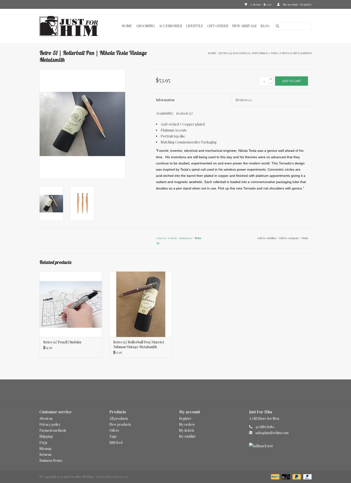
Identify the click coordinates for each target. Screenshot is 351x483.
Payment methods (52, 430)
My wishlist (187, 436)
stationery (185, 238)
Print (305, 238)
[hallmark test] (280, 446)
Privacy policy (49, 424)
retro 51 (161, 238)
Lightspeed (120, 476)
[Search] (275, 26)
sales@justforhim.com (271, 432)
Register (185, 418)
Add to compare (289, 238)
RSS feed (115, 442)
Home (127, 26)
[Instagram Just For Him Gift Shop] (180, 390)
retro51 (172, 238)
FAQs (43, 442)
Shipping (46, 436)
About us (46, 418)
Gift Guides (217, 26)
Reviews (244, 100)
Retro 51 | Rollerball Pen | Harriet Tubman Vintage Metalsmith (138, 344)
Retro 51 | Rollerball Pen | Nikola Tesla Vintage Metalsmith (265, 53)
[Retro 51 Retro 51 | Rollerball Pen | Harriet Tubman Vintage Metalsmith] (140, 304)
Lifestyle (194, 26)
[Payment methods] (274, 476)
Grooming (145, 26)
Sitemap (45, 448)
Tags (113, 436)
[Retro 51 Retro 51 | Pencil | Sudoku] (70, 304)
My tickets (186, 430)
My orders (187, 424)
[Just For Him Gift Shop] (71, 26)
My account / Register (297, 4)
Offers (114, 430)
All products (118, 418)
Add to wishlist (266, 238)
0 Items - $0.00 (261, 4)
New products (120, 424)
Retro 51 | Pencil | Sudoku (62, 342)
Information (165, 100)
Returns (45, 454)
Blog (265, 26)
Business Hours (50, 460)
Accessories (170, 26)
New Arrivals (244, 26)
